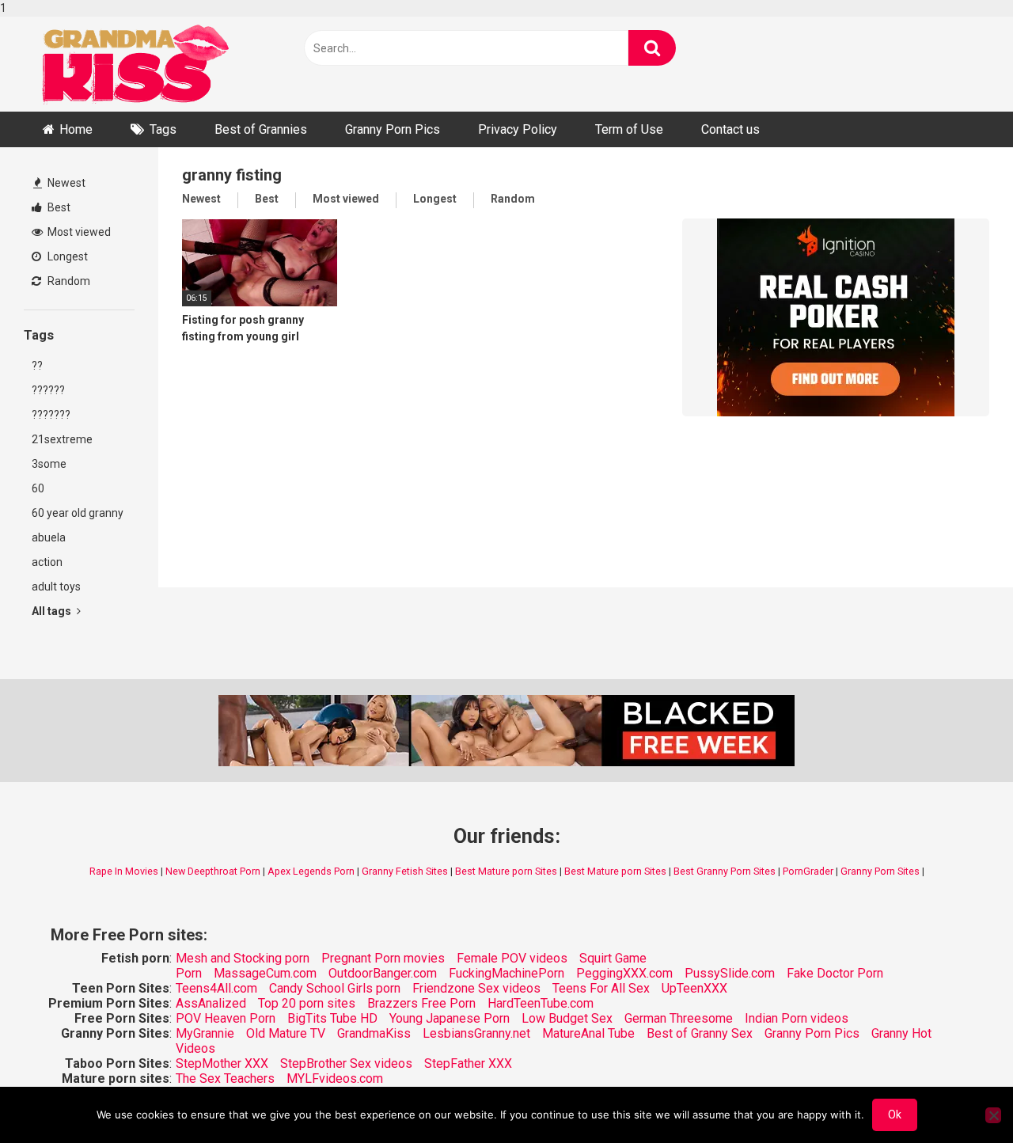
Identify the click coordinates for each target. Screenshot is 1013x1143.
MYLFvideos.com (334, 1078)
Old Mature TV (285, 1033)
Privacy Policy (517, 129)
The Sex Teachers (225, 1078)
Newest (65, 183)
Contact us (730, 129)
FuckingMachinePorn (506, 973)
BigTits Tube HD (332, 1018)
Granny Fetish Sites (405, 871)
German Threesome (678, 1018)
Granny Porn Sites (880, 871)
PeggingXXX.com (624, 973)
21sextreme (62, 439)
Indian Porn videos (796, 1018)
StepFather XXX (468, 1063)
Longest (66, 256)
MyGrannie (205, 1033)
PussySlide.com (730, 973)
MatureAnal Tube (588, 1033)
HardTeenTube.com (541, 1003)
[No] (993, 1115)
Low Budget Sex (567, 1018)
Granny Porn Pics (392, 129)
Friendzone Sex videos (476, 988)
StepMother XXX (222, 1063)
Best (57, 207)
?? (37, 365)
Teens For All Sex (601, 988)
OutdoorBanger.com (382, 973)
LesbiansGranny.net (476, 1033)
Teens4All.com (216, 988)
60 (38, 488)
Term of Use (629, 129)
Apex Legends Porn (311, 871)
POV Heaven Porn (225, 1018)
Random (67, 281)
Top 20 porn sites (306, 1003)
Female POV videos (512, 958)
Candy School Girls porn (334, 988)
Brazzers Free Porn (421, 1003)
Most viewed (78, 232)
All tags (53, 611)
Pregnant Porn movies (383, 958)
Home (76, 129)
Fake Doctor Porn (835, 973)
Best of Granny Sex (700, 1033)
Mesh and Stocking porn (242, 958)
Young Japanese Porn (449, 1018)
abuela (49, 537)
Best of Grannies (260, 129)
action (47, 562)
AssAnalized (211, 1003)
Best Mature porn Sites (506, 871)
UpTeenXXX (694, 988)
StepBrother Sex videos (346, 1063)
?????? (48, 390)
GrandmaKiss (374, 1033)
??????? (51, 414)
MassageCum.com (265, 973)
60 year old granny (77, 513)
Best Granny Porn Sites (724, 871)
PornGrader (808, 871)
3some (49, 464)
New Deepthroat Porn (212, 871)
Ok (894, 1114)
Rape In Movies (123, 871)
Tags (163, 129)
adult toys (56, 586)
